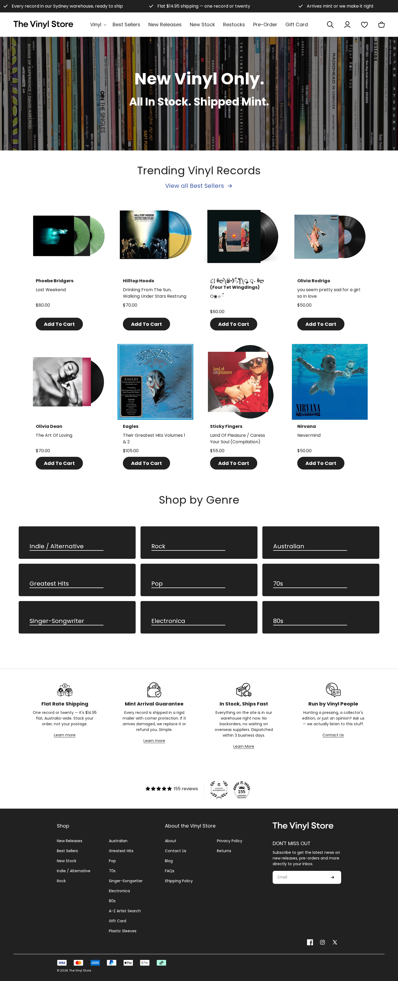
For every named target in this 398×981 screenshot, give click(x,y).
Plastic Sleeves (122, 931)
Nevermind (309, 435)
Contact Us (333, 735)
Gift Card (117, 921)
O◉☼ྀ (217, 296)
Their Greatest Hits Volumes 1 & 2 (154, 438)
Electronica (168, 621)
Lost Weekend (51, 290)
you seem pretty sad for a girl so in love (328, 293)
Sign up (332, 877)
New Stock (66, 861)
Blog (169, 861)
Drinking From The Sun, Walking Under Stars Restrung (154, 293)
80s (278, 621)
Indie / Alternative (57, 546)
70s (278, 584)
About (170, 841)
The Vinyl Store (80, 970)
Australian (288, 546)
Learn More (243, 746)
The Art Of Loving (54, 435)
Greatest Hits (49, 584)
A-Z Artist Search (125, 911)
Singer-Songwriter (57, 621)
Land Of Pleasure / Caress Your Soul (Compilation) (237, 438)
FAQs (169, 871)
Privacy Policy (229, 841)
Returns (224, 851)
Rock (158, 546)
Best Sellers (67, 851)
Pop (157, 584)
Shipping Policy (179, 881)
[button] (97, 24)
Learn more (65, 735)
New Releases (69, 841)
